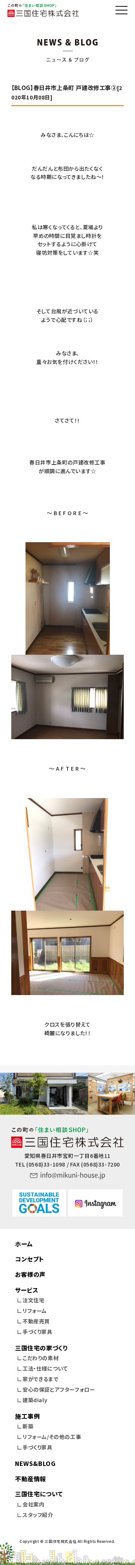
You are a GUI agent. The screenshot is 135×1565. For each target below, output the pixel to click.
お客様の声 (30, 1274)
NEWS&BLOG (35, 1463)
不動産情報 (30, 1478)
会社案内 (33, 1504)
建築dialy (34, 1400)
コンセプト (29, 1258)
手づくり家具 (37, 1331)
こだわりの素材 (40, 1358)
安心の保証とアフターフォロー (58, 1389)
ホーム (24, 1243)
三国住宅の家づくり (41, 1347)
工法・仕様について (45, 1368)
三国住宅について (39, 1493)
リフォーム (34, 1310)
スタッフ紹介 (37, 1514)
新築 (27, 1426)
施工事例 (27, 1416)
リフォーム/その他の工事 (51, 1436)
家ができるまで (40, 1379)
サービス (26, 1289)
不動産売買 (36, 1321)
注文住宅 (33, 1300)
